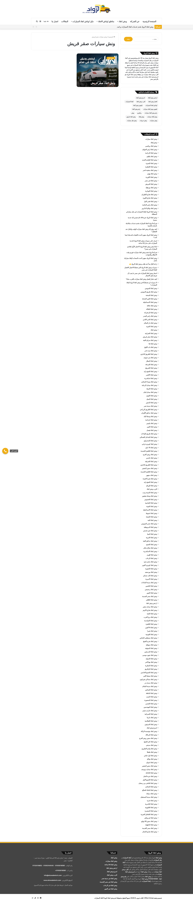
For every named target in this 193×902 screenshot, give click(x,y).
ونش (132, 113)
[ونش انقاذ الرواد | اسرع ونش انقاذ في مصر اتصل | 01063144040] (96, 9)
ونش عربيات (143, 120)
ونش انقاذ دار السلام (150, 323)
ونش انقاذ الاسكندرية (150, 551)
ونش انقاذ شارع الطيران (149, 194)
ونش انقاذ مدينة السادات (149, 582)
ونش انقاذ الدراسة (151, 153)
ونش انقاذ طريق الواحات (149, 434)
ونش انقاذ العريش (151, 184)
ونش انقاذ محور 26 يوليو (149, 821)
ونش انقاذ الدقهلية (151, 825)
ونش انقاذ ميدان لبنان (150, 392)
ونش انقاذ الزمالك (151, 735)
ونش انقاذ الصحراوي (150, 441)
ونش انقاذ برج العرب (150, 617)
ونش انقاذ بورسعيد (151, 572)
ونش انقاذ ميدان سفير (150, 607)
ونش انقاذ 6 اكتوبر (151, 627)
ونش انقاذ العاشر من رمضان (148, 783)
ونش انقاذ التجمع (151, 544)
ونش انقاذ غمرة (152, 800)
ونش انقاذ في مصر (151, 181)
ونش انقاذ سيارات (151, 139)
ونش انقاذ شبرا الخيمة (150, 479)
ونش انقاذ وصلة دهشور (149, 496)
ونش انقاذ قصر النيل (150, 201)
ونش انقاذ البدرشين (150, 652)
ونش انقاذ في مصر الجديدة (108, 882)
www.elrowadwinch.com (52, 880)
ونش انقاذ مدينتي (151, 745)
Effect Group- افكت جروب (145, 898)
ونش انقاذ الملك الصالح (149, 790)
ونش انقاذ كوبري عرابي (149, 444)
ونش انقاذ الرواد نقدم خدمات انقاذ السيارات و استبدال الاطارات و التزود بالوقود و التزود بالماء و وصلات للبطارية (112, 27)
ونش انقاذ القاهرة (151, 624)
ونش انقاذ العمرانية (151, 714)
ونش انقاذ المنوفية (151, 648)
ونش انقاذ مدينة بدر (151, 683)
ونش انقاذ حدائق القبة (150, 541)
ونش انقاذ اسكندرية (150, 378)
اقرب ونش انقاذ (140, 101)
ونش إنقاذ (141, 117)
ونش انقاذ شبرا (152, 631)
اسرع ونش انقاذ (152, 728)
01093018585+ (60, 870)
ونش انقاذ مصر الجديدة (149, 596)
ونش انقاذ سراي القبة (150, 340)
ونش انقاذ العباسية (151, 503)
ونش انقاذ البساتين (151, 690)
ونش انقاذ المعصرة (151, 811)
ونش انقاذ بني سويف (150, 357)
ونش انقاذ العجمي (151, 704)
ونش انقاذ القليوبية (151, 807)
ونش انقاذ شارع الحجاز (149, 832)
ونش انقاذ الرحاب (151, 558)
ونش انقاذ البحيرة (151, 163)
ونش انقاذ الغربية (151, 537)
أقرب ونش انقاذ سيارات (151, 74)
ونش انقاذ (123, 21)
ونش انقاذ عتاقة (152, 306)
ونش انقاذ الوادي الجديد (149, 160)
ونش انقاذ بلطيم (152, 156)
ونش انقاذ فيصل (152, 430)
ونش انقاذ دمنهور (151, 475)
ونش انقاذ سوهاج (151, 645)
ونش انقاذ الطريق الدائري (149, 354)
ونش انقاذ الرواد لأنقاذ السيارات (104, 898)
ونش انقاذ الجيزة (151, 326)
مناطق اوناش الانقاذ (106, 21)
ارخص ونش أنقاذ (152, 98)
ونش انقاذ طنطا (152, 752)
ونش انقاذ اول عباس (150, 755)
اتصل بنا (55, 21)
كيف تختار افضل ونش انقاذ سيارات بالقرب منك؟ (141, 279)
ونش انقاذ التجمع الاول (150, 780)
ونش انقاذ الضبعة (151, 517)
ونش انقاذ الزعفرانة (150, 312)
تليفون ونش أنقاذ (137, 105)
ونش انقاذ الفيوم (151, 396)
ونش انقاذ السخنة (151, 295)
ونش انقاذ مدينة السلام (149, 686)
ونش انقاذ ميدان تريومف (149, 769)
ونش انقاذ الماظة (151, 693)
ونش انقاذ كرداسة (151, 420)
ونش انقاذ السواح (151, 659)
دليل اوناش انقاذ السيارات (83, 21)
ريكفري (139, 113)
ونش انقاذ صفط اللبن (150, 676)
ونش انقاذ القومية (151, 634)
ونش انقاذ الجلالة (151, 309)
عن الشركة (135, 21)
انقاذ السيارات (129, 101)
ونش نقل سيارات (132, 120)
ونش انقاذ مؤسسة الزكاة (149, 731)
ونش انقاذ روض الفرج (150, 454)
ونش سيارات (153, 120)
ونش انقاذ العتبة (152, 614)
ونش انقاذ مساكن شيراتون (148, 679)
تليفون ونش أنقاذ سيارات (150, 109)
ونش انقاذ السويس (151, 288)
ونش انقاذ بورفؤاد (151, 187)
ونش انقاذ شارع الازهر (150, 610)
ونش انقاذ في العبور (110, 889)
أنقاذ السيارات (137, 65)
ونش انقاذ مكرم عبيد (150, 562)
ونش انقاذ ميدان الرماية (149, 385)
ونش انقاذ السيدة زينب (150, 492)
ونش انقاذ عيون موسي (149, 655)
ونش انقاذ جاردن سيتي (149, 710)
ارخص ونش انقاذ (151, 603)
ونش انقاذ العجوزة (151, 569)
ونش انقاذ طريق (131, 117)
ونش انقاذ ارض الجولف (149, 149)
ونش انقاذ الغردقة (151, 364)
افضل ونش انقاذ (152, 101)
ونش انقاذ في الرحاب (110, 885)
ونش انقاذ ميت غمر (151, 351)
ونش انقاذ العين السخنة (149, 299)
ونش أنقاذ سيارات (152, 117)
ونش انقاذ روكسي (151, 146)
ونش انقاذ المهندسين (150, 707)
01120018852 (37, 865)
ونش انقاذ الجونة (151, 506)
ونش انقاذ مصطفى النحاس (148, 638)
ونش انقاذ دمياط (151, 793)
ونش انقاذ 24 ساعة (111, 864)
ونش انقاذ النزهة (151, 389)
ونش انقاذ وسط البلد (150, 416)
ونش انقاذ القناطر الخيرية (149, 814)
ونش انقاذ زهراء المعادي (149, 382)
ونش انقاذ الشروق (151, 368)
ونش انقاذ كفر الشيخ (150, 742)
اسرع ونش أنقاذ (140, 98)
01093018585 (153, 879)
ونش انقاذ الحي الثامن (150, 319)
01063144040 (48, 865)
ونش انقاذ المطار (151, 361)
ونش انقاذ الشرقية (151, 461)
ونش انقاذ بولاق (152, 759)
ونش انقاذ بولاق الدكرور (149, 208)
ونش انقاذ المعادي (151, 787)
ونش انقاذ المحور (151, 402)
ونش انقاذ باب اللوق (150, 347)
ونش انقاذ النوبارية (151, 191)
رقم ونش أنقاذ (136, 109)
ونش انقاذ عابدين (151, 458)
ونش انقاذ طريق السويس (149, 292)
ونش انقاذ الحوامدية (150, 620)
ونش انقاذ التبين (152, 427)
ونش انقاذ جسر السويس (149, 524)
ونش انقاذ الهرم (152, 555)
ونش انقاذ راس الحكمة (149, 205)
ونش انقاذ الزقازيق (151, 669)
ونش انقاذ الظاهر (151, 600)
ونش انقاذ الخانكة (151, 773)
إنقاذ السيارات (146, 881)
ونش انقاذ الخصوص (150, 499)
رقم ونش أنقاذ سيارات (151, 113)
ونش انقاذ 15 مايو (151, 447)
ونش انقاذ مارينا (152, 717)
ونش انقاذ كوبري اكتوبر (149, 565)
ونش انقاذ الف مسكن (150, 575)
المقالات (64, 21)
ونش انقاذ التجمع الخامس (149, 672)
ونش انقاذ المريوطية (150, 527)
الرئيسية (111, 37)
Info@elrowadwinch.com (53, 875)
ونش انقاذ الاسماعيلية (150, 302)
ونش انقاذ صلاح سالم (150, 548)
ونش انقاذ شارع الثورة (150, 198)
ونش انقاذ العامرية (151, 804)
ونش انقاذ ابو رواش (150, 818)
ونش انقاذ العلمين (151, 586)
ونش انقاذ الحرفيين (151, 724)
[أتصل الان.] (5, 451)
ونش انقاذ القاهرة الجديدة (149, 451)
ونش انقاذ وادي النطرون (149, 749)
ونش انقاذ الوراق (151, 485)
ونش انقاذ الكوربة (151, 177)
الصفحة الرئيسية (149, 21)
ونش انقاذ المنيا (152, 534)
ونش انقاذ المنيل (151, 399)
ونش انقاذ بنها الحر (151, 662)
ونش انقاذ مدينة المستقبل (149, 797)
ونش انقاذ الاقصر (151, 375)
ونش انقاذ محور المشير (149, 468)
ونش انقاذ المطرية (151, 665)
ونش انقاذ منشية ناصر (150, 170)
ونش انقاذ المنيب (151, 697)
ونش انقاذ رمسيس (151, 589)
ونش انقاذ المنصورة (150, 700)
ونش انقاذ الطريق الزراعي (148, 409)
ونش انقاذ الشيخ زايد (150, 371)
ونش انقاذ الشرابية (151, 333)
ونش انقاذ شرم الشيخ (150, 641)
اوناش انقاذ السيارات (151, 105)
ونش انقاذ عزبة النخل (150, 776)
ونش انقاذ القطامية (151, 721)
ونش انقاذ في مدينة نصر (109, 878)
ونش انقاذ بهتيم (152, 174)
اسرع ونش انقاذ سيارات (151, 77)
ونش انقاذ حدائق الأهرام (149, 413)
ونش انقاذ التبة (152, 520)
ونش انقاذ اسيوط (151, 513)
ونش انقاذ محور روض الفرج (148, 738)
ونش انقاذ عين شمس (150, 530)
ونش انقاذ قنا (153, 344)
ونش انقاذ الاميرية (151, 579)
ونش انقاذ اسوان (151, 762)
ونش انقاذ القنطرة (151, 167)
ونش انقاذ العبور (152, 593)
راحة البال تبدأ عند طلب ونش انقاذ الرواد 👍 (143, 264)
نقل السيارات (147, 60)
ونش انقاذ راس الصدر (150, 316)
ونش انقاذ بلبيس (151, 423)
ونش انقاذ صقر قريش (103, 83)
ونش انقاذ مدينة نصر (150, 406)
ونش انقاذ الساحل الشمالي (148, 437)
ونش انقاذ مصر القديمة (149, 828)
